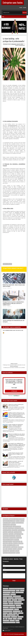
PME (18, 545)
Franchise (5, 534)
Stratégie (19, 549)
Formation (10, 532)
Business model (19, 522)
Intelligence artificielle (8, 539)
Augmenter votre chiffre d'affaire (16, 519)
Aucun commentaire (20, 45)
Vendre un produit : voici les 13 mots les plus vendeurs (15, 462)
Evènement (14, 530)
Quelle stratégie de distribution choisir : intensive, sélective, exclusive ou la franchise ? (15, 425)
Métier (4, 545)
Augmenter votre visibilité (9, 520)
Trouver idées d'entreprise (9, 552)
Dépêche (5, 528)
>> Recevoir (14, 391)
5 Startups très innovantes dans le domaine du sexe (14, 364)
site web (10, 549)
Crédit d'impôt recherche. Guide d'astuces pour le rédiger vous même (15, 454)
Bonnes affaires (6, 522)
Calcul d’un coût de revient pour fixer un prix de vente (15, 405)
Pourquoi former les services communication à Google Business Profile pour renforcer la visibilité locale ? (13, 303)
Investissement (16, 541)
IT (21, 541)
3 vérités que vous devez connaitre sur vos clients (14, 367)
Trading (17, 550)
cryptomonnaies (17, 526)
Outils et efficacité (7, 264)
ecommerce (11, 528)
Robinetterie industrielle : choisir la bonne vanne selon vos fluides (14, 285)
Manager (15, 543)
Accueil (20, 7)
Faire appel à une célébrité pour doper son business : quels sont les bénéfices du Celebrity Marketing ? (16, 444)
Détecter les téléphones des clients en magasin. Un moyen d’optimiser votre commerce (16, 435)
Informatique (12, 537)
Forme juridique (17, 532)
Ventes (17, 552)
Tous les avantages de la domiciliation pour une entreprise (13, 321)
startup (14, 549)
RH (3, 549)
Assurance (5, 519)
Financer (5, 532)
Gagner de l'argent (18, 534)
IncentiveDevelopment (12, 125)
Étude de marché (7, 530)
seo (6, 549)
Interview (16, 539)
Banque (22, 520)
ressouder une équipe (20, 212)
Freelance (11, 534)
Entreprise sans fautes (13, 2)
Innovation (18, 537)
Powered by (11, 395)
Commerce (13, 524)
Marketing (20, 543)
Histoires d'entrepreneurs (9, 535)
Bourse (13, 522)
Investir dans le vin (7, 541)
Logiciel (10, 543)
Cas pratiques (6, 524)
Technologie (6, 550)
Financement (21, 530)
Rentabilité (20, 547)
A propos (24, 7)
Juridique (5, 543)
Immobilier (18, 535)
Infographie (5, 537)
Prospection (14, 547)
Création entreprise (7, 526)
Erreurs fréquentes (19, 528)
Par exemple (21, 177)
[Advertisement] (9, 107)
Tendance (12, 550)
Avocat (17, 520)
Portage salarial (6, 547)
